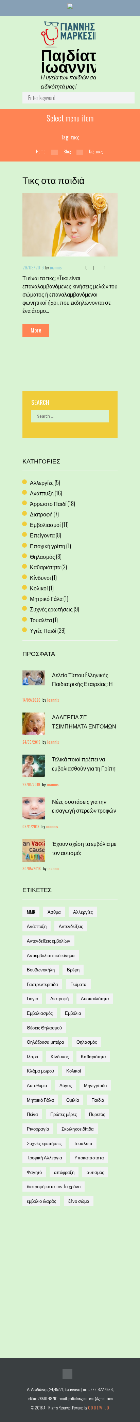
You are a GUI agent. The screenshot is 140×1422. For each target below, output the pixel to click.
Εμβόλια (73, 1012)
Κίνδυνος (60, 1056)
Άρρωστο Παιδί (48, 503)
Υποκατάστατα (89, 1157)
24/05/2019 (31, 742)
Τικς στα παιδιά (53, 180)
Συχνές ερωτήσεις (51, 609)
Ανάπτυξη (42, 493)
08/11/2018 (30, 826)
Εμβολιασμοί (45, 524)
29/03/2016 (33, 267)
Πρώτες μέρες (63, 1114)
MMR (31, 911)
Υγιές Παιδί (43, 630)
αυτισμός (95, 1172)
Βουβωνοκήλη (41, 969)
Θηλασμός (42, 556)
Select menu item (70, 118)
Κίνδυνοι (40, 577)
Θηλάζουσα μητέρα (45, 1041)
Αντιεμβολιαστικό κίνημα (51, 955)
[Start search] (124, 99)
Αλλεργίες (42, 482)
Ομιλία (72, 1099)
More (36, 330)
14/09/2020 (31, 700)
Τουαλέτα (41, 620)
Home (41, 151)
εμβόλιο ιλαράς (41, 1200)
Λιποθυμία (37, 1085)
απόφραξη (64, 1172)
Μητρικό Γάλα (46, 598)
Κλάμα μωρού (40, 1070)
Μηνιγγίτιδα (95, 1085)
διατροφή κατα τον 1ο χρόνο (54, 1186)
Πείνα (32, 1114)
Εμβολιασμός (40, 1012)
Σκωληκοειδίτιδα (78, 1128)
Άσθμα (54, 911)
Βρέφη (73, 969)
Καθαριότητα (45, 567)
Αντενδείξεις (71, 926)
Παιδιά (97, 1099)
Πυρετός (97, 1114)
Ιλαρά (32, 1056)
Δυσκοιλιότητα (95, 998)
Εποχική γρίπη (47, 546)
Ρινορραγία (38, 1128)
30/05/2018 (31, 868)
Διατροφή (41, 514)
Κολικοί (39, 588)
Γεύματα (78, 984)
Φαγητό (34, 1172)
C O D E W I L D (98, 1407)
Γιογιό (32, 998)
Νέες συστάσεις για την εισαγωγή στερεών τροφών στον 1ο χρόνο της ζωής (84, 810)
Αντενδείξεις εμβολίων (48, 940)
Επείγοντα (42, 535)
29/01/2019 (31, 784)
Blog (67, 151)
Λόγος (65, 1085)
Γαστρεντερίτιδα (42, 984)
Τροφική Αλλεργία (44, 1157)
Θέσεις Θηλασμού (44, 1027)
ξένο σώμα (78, 1200)
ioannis (56, 267)
